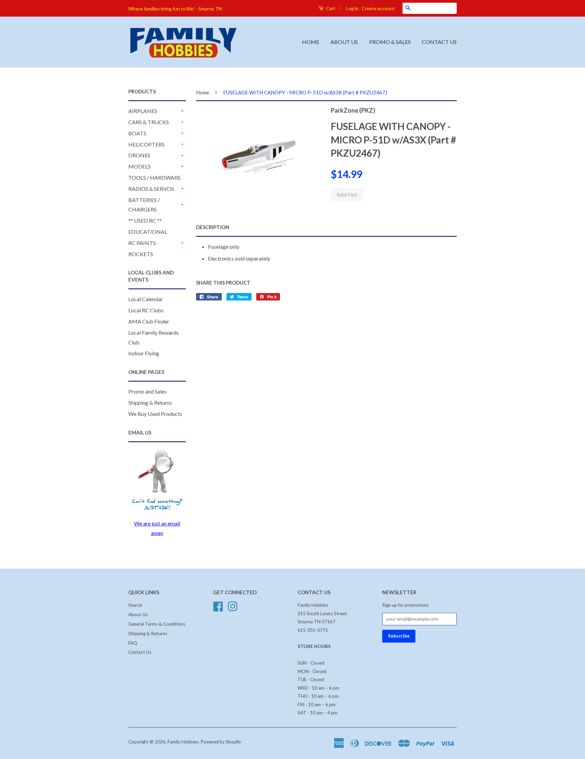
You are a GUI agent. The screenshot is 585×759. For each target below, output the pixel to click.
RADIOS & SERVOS (151, 188)
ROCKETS (140, 254)
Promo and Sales (147, 391)
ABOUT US (344, 42)
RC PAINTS (142, 243)
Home (202, 92)
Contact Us (139, 652)
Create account (378, 8)
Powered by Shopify (220, 741)
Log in (352, 8)
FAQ (132, 643)
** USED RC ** (145, 220)
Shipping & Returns (150, 402)
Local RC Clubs (146, 310)
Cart (330, 8)
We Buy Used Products (155, 413)
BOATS (137, 133)
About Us (138, 614)
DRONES (139, 155)
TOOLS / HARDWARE (154, 177)
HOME (310, 42)
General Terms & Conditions (156, 624)
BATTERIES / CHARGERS (144, 205)
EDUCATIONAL (147, 231)
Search (135, 605)
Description (212, 227)
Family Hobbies (183, 741)
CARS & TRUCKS (148, 122)
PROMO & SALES (390, 42)
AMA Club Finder (148, 321)
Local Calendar (145, 299)
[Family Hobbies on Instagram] (233, 605)
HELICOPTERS (146, 144)
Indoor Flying (143, 353)
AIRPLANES (142, 111)
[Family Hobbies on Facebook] (218, 605)
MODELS (139, 166)
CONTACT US (439, 42)
